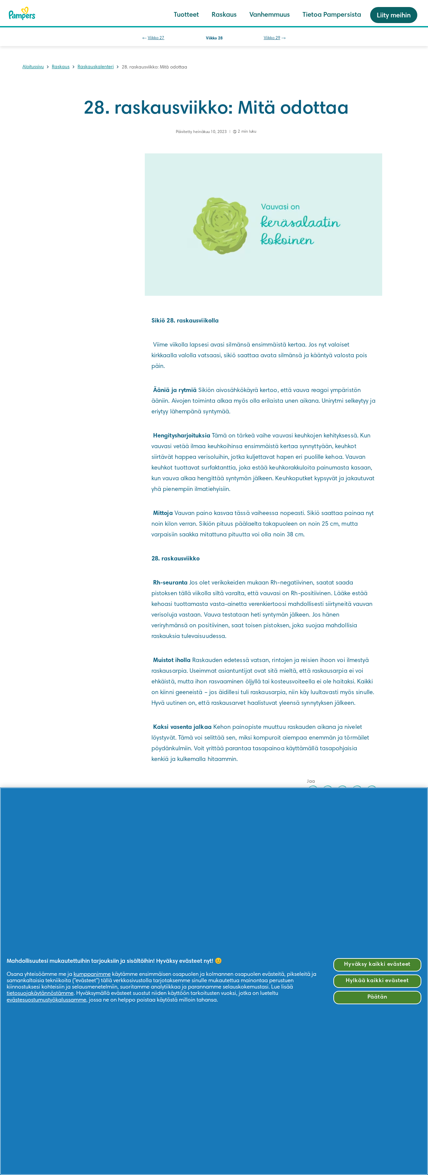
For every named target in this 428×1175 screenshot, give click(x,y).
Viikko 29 (272, 38)
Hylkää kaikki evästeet (377, 981)
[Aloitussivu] (22, 13)
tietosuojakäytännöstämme (40, 994)
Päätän (377, 997)
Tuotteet (186, 15)
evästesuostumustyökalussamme (46, 1000)
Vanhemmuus (269, 15)
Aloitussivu (33, 67)
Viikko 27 (156, 38)
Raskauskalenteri (96, 67)
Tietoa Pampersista (332, 15)
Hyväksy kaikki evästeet (377, 964)
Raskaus (224, 15)
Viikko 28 (214, 38)
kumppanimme (92, 974)
